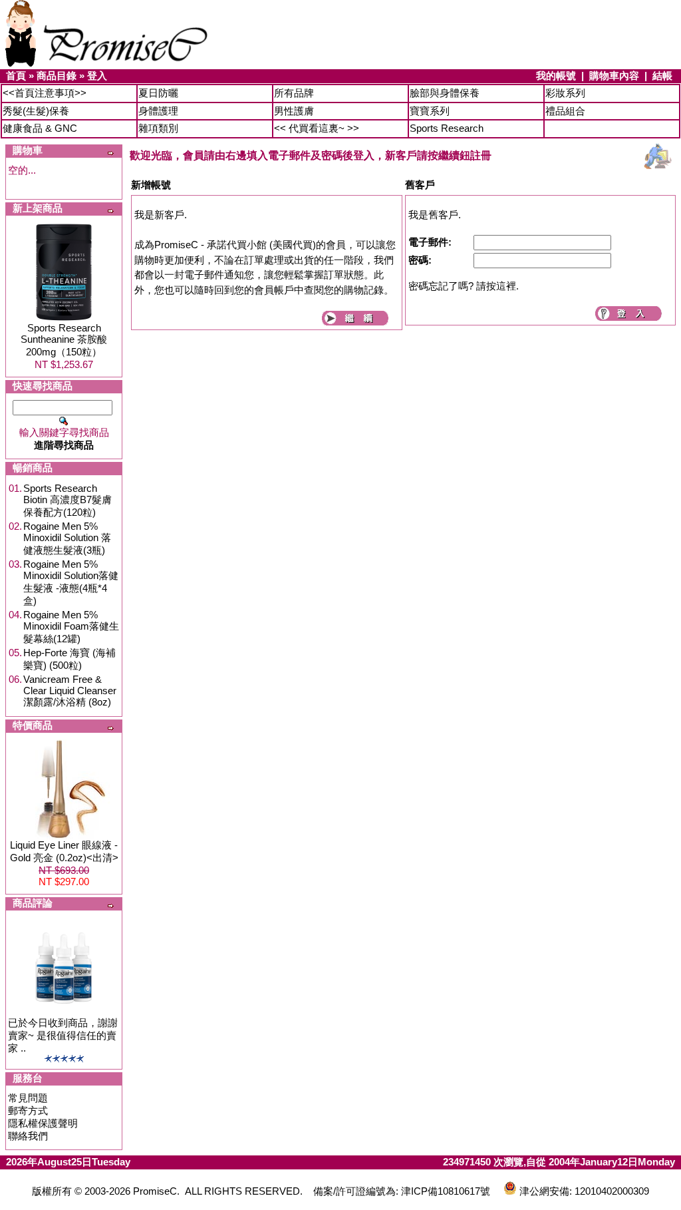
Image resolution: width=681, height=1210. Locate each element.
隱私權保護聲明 (43, 1123)
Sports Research (446, 128)
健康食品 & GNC (40, 128)
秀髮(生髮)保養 (36, 110)
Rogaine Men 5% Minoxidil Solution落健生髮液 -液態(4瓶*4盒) (70, 582)
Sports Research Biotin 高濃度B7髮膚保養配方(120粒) (67, 500)
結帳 (662, 75)
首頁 (16, 75)
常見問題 (28, 1098)
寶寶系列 (430, 110)
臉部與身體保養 (444, 93)
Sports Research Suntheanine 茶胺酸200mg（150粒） (64, 339)
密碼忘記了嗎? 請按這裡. (463, 286)
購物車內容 (614, 75)
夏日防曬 (158, 93)
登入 (97, 75)
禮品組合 (565, 110)
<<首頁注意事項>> (44, 93)
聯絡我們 (28, 1135)
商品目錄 (56, 75)
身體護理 (158, 110)
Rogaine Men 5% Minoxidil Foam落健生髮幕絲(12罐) (71, 626)
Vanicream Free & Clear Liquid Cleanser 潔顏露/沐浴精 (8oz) (69, 690)
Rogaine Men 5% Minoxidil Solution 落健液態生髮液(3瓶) (67, 538)
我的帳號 (556, 75)
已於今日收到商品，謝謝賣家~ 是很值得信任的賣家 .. (63, 1035)
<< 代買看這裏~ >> (316, 128)
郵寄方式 (28, 1110)
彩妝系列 (565, 93)
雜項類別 (158, 128)
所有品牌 (294, 93)
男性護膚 (294, 110)
